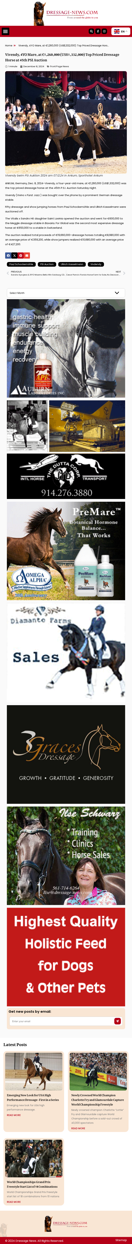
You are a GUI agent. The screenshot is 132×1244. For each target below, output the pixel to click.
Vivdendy (95, 264)
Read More (14, 1115)
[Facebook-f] (98, 31)
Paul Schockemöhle (21, 264)
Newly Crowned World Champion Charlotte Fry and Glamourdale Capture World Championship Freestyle (97, 1099)
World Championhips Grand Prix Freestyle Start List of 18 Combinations (32, 1183)
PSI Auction (47, 264)
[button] (5, 31)
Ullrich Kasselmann (72, 264)
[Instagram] (104, 31)
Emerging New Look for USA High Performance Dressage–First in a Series (33, 1097)
